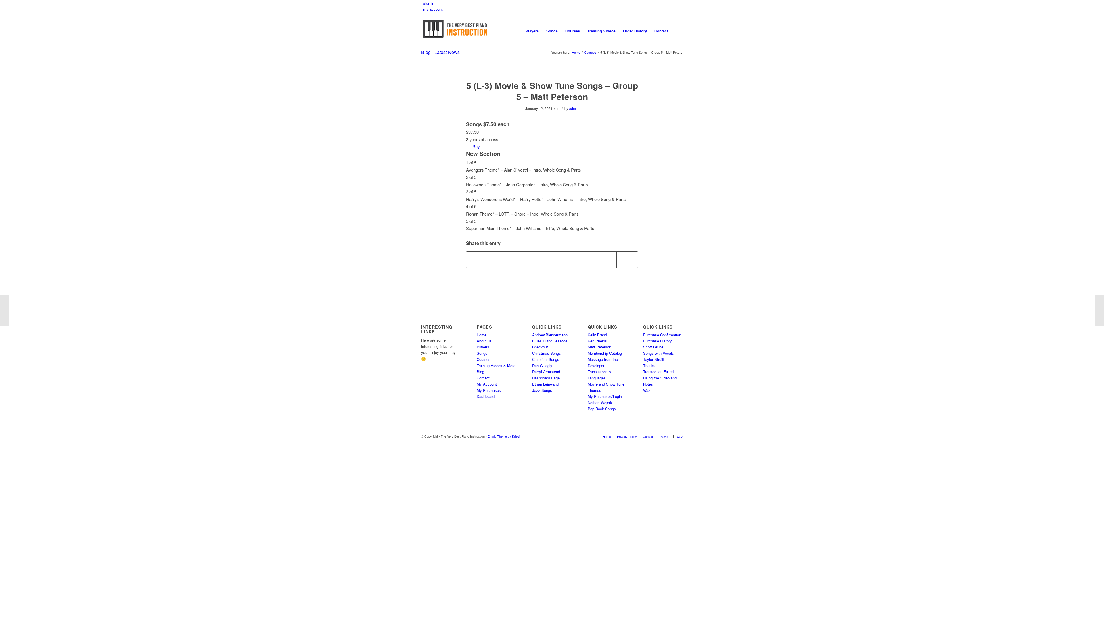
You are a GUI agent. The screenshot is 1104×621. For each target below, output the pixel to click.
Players (483, 347)
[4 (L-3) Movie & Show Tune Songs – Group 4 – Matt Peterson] (4, 310)
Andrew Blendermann (550, 335)
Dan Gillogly (542, 365)
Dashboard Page (546, 378)
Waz (646, 390)
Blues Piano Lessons (550, 341)
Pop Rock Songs (602, 408)
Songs (482, 353)
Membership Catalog (605, 353)
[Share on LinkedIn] (541, 260)
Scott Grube (653, 347)
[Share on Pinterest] (520, 260)
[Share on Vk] (584, 260)
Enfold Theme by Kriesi (504, 436)
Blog (480, 371)
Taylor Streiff (653, 359)
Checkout (540, 347)
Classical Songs (545, 359)
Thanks (649, 365)
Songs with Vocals (658, 353)
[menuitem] (532, 31)
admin (574, 108)
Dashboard (485, 396)
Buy (476, 146)
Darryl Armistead (546, 371)
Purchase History (657, 341)
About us (484, 341)
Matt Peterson (599, 347)
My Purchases (489, 390)
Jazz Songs (542, 390)
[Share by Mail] (627, 260)
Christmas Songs (546, 353)
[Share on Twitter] (498, 260)
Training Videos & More (496, 365)
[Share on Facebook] (477, 260)
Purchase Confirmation (662, 335)
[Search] (677, 31)
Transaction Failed (658, 371)
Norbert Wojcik (600, 402)
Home (481, 335)
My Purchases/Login (605, 396)
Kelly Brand (597, 335)
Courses (483, 359)
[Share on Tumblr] (563, 260)
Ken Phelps (597, 341)
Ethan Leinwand (545, 384)
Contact (483, 378)
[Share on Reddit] (605, 260)
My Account (487, 384)
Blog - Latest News (440, 52)
